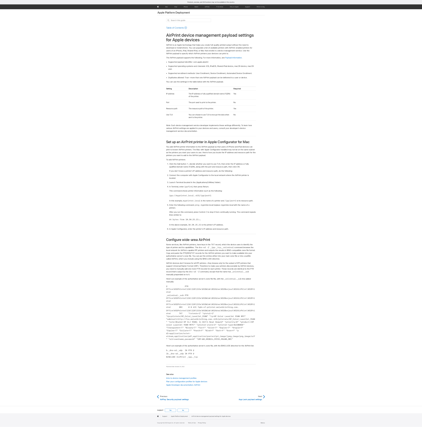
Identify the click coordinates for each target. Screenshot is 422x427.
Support (164, 416)
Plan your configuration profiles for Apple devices (186, 381)
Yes (170, 410)
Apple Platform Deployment (173, 12)
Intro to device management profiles (181, 378)
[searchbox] (188, 20)
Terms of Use (192, 423)
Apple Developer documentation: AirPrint (183, 385)
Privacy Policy (202, 423)
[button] (176, 27)
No (183, 410)
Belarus (263, 423)
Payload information (233, 58)
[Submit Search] (168, 20)
